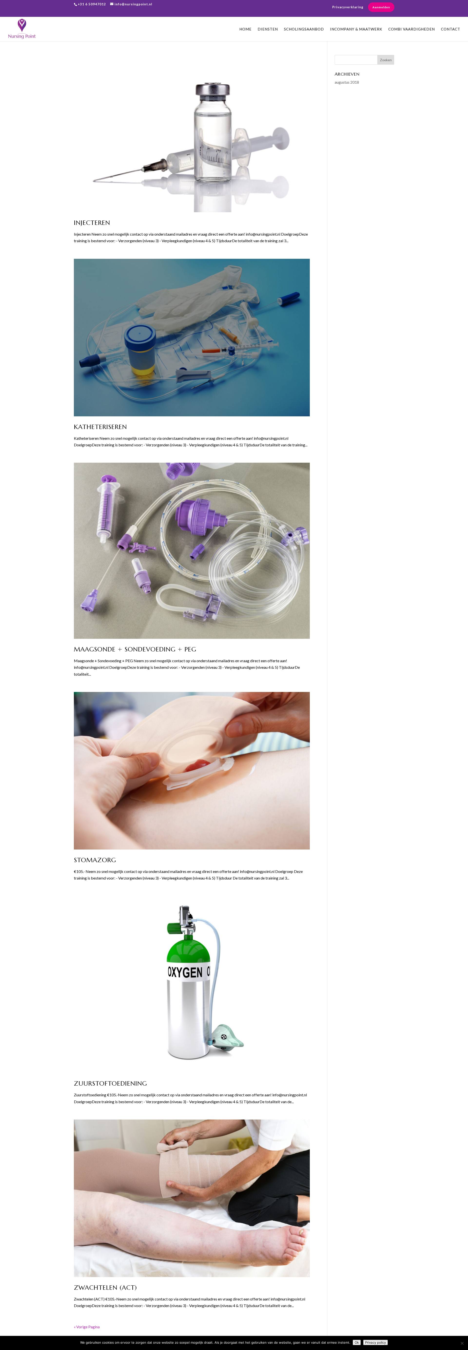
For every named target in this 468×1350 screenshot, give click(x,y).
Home (245, 29)
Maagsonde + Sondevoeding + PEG (135, 649)
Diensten (268, 29)
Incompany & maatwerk (356, 29)
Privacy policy (375, 1342)
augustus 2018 (347, 82)
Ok (357, 1342)
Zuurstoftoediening (110, 1083)
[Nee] (461, 1343)
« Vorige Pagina (87, 1326)
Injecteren (92, 223)
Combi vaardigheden (411, 29)
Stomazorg (95, 860)
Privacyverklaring (347, 7)
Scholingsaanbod (304, 29)
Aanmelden (381, 7)
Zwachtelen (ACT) (105, 1287)
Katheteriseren (100, 427)
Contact (450, 29)
